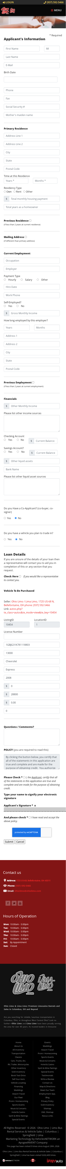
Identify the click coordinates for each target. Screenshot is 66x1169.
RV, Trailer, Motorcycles (18, 1064)
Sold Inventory (18, 1071)
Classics (18, 1057)
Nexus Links (47, 1115)
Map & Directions (47, 1086)
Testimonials (47, 1075)
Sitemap (47, 1108)
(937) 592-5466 (55, 2)
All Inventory (18, 1049)
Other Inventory (18, 1068)
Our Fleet (18, 1097)
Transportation (18, 1053)
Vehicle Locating (18, 1082)
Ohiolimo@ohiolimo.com (28, 890)
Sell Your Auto (18, 1079)
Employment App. (47, 1093)
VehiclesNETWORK (46, 1139)
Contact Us (47, 1082)
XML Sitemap (47, 1112)
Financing (18, 1086)
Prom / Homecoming (18, 1101)
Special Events (18, 1119)
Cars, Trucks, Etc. (18, 1060)
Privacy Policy (47, 1101)
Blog (47, 1097)
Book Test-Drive (18, 1075)
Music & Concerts (18, 1108)
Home (18, 1042)
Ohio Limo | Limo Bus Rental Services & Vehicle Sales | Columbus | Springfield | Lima (34, 1131)
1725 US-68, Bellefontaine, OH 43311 (33, 880)
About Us (18, 1046)
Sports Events (18, 1104)
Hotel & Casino (18, 1112)
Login (9, 2)
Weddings (18, 1090)
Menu (57, 10)
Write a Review (47, 1079)
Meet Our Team (47, 1090)
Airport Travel (18, 1093)
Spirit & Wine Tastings (18, 1115)
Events (47, 1042)
